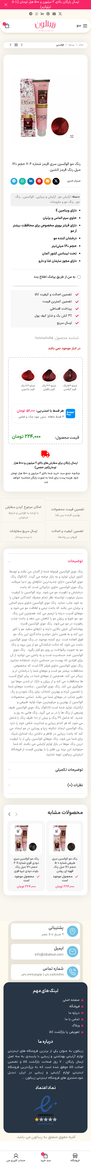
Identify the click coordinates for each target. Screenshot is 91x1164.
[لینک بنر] (52, 4)
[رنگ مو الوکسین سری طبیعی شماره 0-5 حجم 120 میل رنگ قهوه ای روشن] (64, 839)
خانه (81, 45)
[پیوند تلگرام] (31, 14)
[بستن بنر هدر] (6, 4)
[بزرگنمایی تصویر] (71, 136)
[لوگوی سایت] (45, 25)
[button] (56, 831)
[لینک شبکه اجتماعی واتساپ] (36, 14)
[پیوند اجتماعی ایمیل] (54, 14)
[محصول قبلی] (21, 45)
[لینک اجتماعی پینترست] (48, 14)
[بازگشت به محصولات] (16, 45)
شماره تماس (53, 969)
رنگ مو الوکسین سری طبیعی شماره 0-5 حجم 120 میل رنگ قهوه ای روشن (64, 865)
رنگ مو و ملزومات (62, 202)
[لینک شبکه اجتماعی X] (60, 14)
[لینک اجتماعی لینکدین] (42, 14)
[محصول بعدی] (10, 45)
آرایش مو (64, 196)
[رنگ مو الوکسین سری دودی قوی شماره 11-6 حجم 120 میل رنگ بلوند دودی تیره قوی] (26, 839)
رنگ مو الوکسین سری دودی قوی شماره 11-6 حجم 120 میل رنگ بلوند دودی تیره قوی (26, 865)
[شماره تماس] (72, 972)
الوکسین (60, 45)
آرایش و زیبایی (46, 196)
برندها (71, 45)
